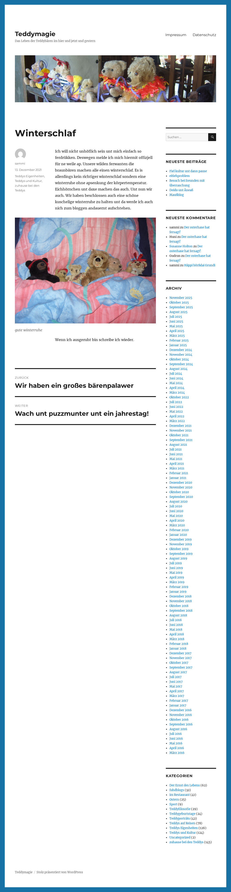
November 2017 (180, 658)
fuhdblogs (176, 790)
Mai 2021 (175, 459)
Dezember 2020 (180, 483)
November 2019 (180, 544)
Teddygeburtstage (182, 814)
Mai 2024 (176, 383)
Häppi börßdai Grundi (199, 265)
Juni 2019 (176, 568)
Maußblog (176, 195)
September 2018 (180, 611)
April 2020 (176, 521)
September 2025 (181, 307)
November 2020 (180, 487)
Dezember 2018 (180, 596)
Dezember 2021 (180, 426)
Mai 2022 (176, 411)
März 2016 (177, 753)
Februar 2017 (178, 701)
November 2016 (180, 715)
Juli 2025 (175, 317)
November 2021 (180, 430)
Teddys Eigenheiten (29, 176)
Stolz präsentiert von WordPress (60, 872)
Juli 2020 (175, 506)
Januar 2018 (177, 648)
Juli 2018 (175, 620)
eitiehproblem (179, 176)
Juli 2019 (175, 563)
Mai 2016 (175, 743)
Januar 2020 (178, 535)
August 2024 (178, 369)
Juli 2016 (175, 734)
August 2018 (178, 615)
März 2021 (176, 468)
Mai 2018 (175, 630)
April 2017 (176, 691)
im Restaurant (179, 795)
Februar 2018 (178, 644)
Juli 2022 (175, 402)
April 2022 (176, 416)
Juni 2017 (176, 682)
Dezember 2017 (180, 653)
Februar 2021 (178, 473)
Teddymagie (35, 34)
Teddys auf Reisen (182, 823)
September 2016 (181, 724)
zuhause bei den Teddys (186, 842)
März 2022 (177, 421)
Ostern (174, 799)
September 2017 (180, 667)
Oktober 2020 (179, 492)
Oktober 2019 (179, 549)
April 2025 (176, 331)
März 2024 (177, 393)
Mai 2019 (175, 573)
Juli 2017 (175, 677)
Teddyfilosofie (179, 809)
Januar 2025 (178, 345)
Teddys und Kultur (28, 181)
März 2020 (177, 525)
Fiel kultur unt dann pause (188, 171)
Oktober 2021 (178, 435)
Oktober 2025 (179, 302)
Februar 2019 (178, 587)
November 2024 (180, 355)
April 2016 (176, 748)
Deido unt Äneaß (181, 190)
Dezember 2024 (180, 350)
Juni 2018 (176, 625)
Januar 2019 (178, 592)
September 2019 (181, 554)
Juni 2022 (176, 407)
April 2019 (176, 577)
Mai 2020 (176, 516)
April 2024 (176, 388)
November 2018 (180, 601)
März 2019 (177, 582)
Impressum (175, 35)
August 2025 (178, 312)
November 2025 (180, 298)
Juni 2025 (176, 321)
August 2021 (178, 445)
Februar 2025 (179, 340)
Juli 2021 (175, 449)
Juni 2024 (176, 378)
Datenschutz (204, 35)
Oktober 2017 (178, 663)
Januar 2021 (177, 478)
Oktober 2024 (179, 359)
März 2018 (176, 639)
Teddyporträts (179, 818)
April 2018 (176, 634)
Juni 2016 (176, 739)
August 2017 (178, 672)
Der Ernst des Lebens (184, 785)
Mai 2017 (175, 686)
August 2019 (178, 558)
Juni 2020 (176, 511)
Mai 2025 (176, 326)
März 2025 (177, 336)
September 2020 (181, 497)
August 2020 (178, 502)
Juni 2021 (176, 454)
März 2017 (176, 696)
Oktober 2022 (179, 397)
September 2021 (180, 440)
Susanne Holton (181, 246)
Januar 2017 (177, 705)
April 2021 (176, 464)
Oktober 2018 (178, 606)
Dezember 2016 (180, 710)
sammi (20, 163)
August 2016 (178, 729)
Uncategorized (179, 837)
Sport (173, 804)
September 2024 (181, 364)
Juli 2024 (175, 374)
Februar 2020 (179, 530)
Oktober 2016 (179, 720)
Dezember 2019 (180, 539)
